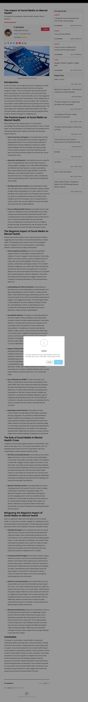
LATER (49, 362)
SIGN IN (58, 362)
